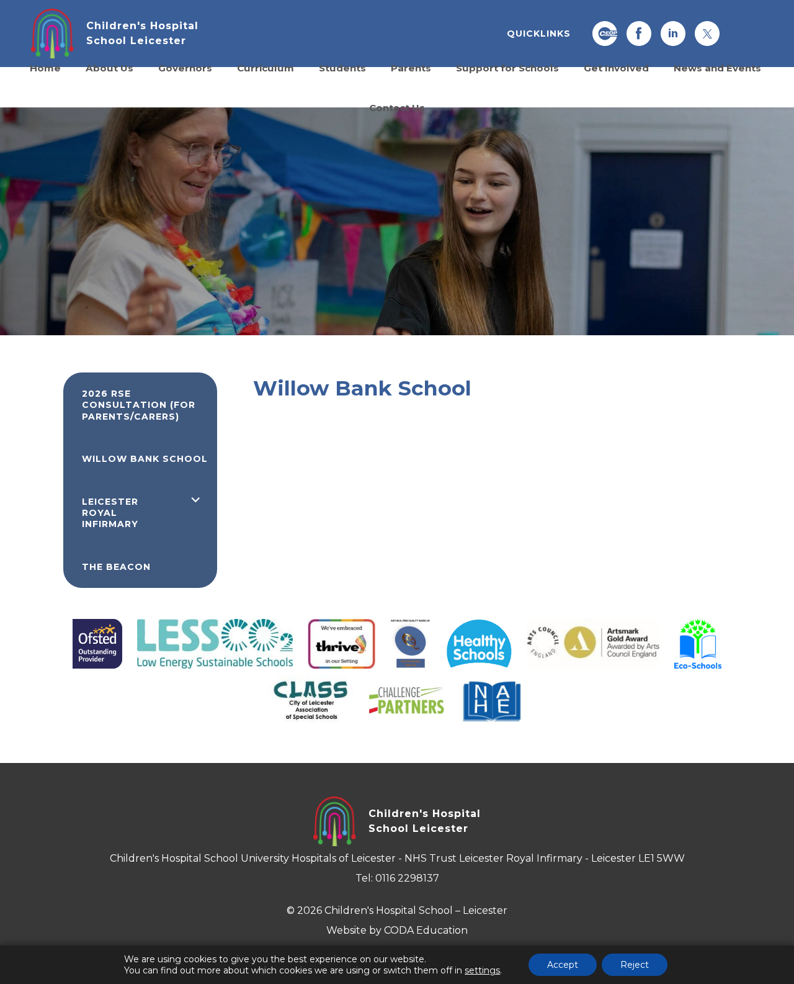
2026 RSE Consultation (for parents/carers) (138, 405)
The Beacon (116, 566)
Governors (185, 67)
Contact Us (397, 108)
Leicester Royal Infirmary (110, 513)
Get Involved (616, 67)
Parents (411, 67)
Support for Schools (507, 67)
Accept (562, 964)
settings (482, 970)
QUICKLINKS (539, 33)
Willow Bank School (145, 458)
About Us (109, 67)
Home (45, 67)
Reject (634, 964)
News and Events (717, 67)
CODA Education (426, 930)
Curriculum (265, 67)
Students (342, 67)
